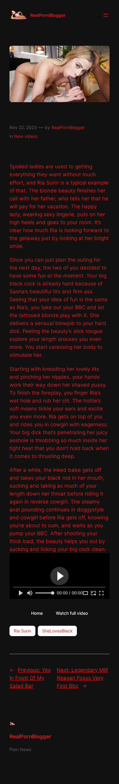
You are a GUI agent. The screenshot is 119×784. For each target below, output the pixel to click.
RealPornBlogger (48, 15)
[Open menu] (106, 15)
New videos (26, 136)
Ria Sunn (22, 630)
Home (37, 613)
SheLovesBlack (57, 630)
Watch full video (72, 613)
